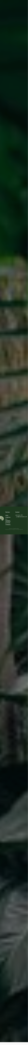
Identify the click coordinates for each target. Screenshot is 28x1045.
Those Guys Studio (16, 528)
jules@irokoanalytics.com (21, 516)
